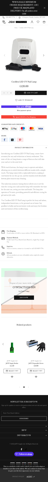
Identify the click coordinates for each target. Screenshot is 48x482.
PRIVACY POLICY (18, 477)
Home (16, 28)
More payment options (24, 110)
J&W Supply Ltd (17, 22)
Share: (3, 136)
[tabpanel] (12, 357)
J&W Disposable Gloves (36, 363)
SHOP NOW (24, 298)
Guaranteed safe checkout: (12, 124)
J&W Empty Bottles (12, 363)
